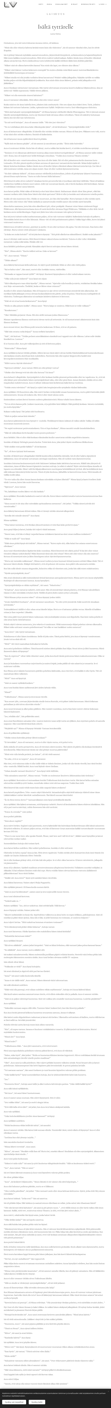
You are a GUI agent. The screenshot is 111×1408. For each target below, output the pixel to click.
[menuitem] (41, 4)
